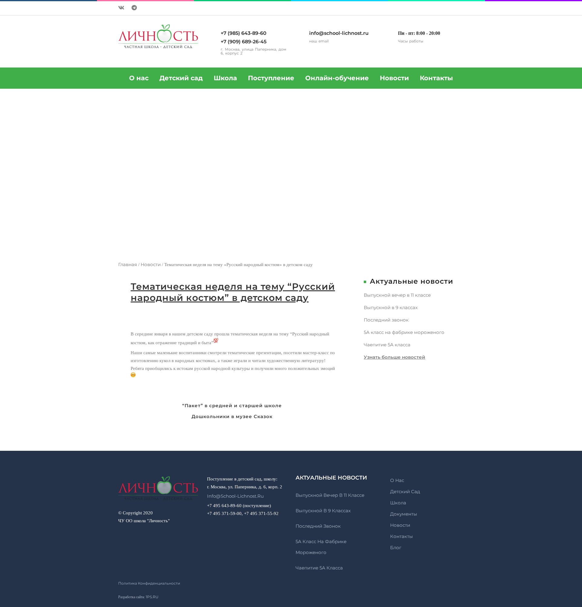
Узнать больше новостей (394, 357)
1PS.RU (152, 597)
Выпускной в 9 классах (391, 307)
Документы (403, 514)
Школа (225, 78)
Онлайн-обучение (337, 78)
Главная (127, 264)
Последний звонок (386, 320)
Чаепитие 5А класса (387, 345)
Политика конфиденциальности (149, 583)
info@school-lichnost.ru (339, 33)
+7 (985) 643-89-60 (243, 33)
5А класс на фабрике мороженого (404, 332)
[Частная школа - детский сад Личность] (158, 491)
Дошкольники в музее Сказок (232, 416)
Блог (395, 547)
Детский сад (181, 78)
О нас (397, 480)
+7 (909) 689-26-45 (243, 42)
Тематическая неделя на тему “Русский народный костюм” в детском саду (233, 292)
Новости (394, 78)
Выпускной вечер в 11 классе (397, 295)
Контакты (436, 78)
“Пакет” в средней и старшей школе (232, 405)
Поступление (271, 78)
